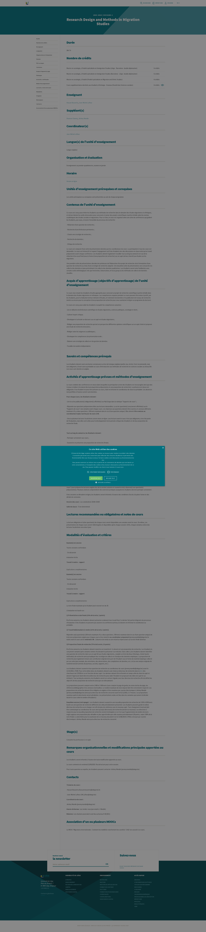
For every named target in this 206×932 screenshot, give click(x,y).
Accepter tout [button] (96, 478)
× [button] (163, 448)
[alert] (103, 466)
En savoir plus (119, 467)
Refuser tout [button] (110, 478)
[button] (103, 466)
